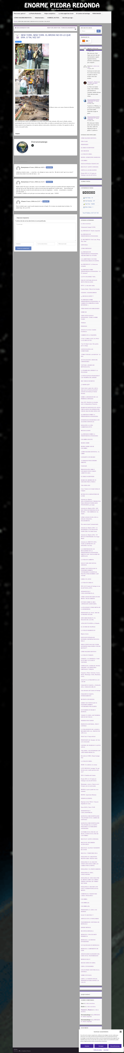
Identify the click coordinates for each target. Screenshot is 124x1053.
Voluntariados (39, 17)
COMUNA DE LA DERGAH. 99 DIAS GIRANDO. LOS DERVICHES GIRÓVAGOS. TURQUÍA (90, 667)
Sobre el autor (84, 141)
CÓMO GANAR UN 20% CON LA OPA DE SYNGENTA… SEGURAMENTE (89, 519)
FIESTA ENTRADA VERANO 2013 (90, 163)
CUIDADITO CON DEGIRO (88, 457)
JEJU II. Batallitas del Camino (88, 775)
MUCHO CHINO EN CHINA (88, 962)
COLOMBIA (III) (85, 906)
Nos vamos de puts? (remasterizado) (89, 524)
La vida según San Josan (66, 13)
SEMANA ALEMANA (86, 798)
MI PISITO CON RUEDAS (87, 699)
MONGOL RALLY (85, 959)
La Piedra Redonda (35, 13)
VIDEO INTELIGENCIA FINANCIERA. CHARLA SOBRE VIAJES (89, 317)
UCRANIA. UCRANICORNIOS (89, 292)
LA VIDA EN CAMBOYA (87, 559)
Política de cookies (98, 1049)
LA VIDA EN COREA (86, 154)
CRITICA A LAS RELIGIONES (89, 170)
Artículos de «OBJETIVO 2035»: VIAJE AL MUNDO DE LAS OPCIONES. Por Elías (89, 543)
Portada (15, 21)
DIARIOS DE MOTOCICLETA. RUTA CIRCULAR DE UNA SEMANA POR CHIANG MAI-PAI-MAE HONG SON (90, 409)
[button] (120, 1032)
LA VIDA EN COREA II (87, 582)
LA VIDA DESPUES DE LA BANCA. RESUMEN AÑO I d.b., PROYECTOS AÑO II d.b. (90, 731)
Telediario (83, 322)
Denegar (101, 1046)
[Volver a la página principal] (62, 5)
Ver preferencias (115, 1046)
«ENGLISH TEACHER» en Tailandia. (90, 623)
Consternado (84, 466)
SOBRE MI (84, 312)
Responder (49, 167)
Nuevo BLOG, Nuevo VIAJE (88, 807)
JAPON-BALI (84, 245)
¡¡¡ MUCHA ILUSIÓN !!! (87, 296)
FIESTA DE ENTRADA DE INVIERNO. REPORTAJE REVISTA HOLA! (90, 639)
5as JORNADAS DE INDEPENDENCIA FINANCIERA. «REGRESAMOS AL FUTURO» (89, 253)
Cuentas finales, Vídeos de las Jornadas (90, 289)
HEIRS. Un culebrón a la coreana (89, 764)
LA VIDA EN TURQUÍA (87, 655)
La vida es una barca (92, 83)
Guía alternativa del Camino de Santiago (90, 690)
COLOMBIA (84, 160)
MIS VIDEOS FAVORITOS (88, 381)
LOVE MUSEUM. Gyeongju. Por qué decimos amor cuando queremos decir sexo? (90, 770)
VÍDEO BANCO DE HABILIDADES (90, 308)
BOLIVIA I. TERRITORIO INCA (89, 853)
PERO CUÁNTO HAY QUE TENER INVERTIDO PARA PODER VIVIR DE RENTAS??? (90, 646)
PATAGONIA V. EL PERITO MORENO (91, 869)
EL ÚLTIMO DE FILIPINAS (88, 627)
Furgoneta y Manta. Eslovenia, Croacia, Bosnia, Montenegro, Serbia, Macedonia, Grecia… (90, 674)
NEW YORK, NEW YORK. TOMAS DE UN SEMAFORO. (61, 27)
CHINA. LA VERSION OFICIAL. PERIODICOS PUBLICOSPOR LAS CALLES (90, 980)
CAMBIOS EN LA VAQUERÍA (88, 335)
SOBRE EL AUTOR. (53, 17)
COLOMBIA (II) (85, 902)
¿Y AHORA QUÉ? (85, 384)
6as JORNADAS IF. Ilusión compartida (93, 101)
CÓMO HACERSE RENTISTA (23, 17)
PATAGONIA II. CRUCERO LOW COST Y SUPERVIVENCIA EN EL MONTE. (89, 888)
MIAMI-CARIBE (85, 443)
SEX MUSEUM (85, 151)
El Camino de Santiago (83, 13)
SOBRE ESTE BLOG (86, 975)
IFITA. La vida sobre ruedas (88, 285)
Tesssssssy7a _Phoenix (92, 82)
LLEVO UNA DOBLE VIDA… (89, 276)
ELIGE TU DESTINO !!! (87, 915)
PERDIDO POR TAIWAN (87, 720)
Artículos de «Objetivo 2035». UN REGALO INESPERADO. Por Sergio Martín (90, 536)
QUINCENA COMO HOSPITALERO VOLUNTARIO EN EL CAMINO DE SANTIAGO (90, 817)
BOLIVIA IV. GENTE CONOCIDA (89, 167)
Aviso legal (106, 1049)
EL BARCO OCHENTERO (87, 147)
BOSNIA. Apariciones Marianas (88, 794)
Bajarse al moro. (85, 634)
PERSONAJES (97, 13)
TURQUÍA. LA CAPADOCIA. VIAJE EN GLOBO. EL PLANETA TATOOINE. (90, 660)
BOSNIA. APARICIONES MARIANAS (90, 157)
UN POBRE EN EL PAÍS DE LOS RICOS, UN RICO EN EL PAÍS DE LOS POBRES (89, 833)
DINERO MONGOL (86, 927)
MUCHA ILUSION (85, 430)
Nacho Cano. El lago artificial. (88, 736)
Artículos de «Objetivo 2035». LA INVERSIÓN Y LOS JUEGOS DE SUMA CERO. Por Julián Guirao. (89, 529)
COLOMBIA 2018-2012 (87, 439)
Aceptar (87, 1046)
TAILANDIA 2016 (85, 485)
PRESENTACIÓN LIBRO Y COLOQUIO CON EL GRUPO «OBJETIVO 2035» (88, 471)
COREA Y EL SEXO (86, 579)
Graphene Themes (26, 1051)
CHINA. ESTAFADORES (87, 966)
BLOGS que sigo (68, 17)
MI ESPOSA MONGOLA (87, 931)
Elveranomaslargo (91, 99)
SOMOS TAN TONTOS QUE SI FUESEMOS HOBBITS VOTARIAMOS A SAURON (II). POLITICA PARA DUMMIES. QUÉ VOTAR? (90, 572)
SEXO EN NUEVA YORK (23, 27)
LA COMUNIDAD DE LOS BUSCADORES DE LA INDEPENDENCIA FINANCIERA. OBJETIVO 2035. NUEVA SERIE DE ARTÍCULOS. (90, 552)
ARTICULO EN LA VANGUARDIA (90, 918)
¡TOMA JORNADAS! (86, 248)
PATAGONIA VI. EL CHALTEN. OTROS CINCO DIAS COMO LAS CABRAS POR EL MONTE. (89, 863)
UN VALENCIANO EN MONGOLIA (90, 945)
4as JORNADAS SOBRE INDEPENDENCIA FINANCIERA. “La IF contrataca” (90, 271)
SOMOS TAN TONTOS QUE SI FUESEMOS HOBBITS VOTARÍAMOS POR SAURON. (89, 704)
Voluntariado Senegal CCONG (88, 227)
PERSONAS (84, 326)
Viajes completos (49, 13)
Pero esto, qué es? (20, 13)
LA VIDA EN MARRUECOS (88, 630)
